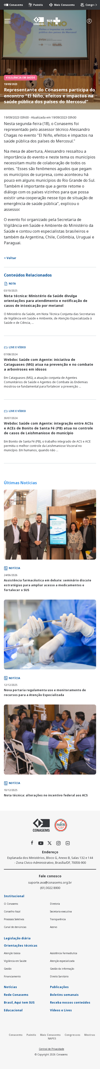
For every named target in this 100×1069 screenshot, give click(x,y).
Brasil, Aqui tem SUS (19, 1002)
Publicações (59, 987)
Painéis (36, 5)
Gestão (7, 968)
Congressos (91, 5)
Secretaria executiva (61, 911)
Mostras (89, 1035)
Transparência (58, 919)
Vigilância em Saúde (15, 961)
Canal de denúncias (15, 927)
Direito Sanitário (59, 976)
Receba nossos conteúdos (70, 1002)
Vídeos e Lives (61, 1010)
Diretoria (55, 903)
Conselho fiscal (12, 911)
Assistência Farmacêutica (63, 953)
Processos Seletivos (14, 919)
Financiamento (12, 976)
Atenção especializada (62, 961)
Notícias (10, 987)
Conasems (14, 5)
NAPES (52, 1038)
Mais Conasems (62, 5)
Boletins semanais (64, 995)
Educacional (13, 1010)
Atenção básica (12, 953)
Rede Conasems (16, 995)
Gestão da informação (62, 968)
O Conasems (11, 903)
